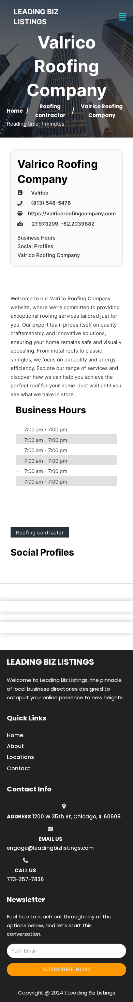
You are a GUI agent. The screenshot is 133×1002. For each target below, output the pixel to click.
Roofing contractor (40, 532)
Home (15, 110)
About (15, 746)
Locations (20, 757)
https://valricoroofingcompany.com (72, 213)
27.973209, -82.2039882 (63, 223)
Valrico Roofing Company (48, 255)
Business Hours (36, 237)
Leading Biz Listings (50, 662)
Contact (18, 768)
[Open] (122, 17)
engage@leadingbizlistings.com (50, 847)
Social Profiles (35, 246)
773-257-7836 (25, 879)
